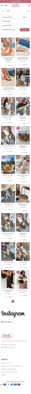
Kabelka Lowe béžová (8, 175)
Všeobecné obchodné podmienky (12, 366)
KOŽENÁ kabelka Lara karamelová (23, 205)
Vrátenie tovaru (6, 363)
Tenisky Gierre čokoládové (22, 117)
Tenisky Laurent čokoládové (23, 234)
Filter (25, 29)
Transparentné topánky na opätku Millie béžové (23, 58)
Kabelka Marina (22, 88)
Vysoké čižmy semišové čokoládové (8, 291)
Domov (3, 11)
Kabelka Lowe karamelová (23, 146)
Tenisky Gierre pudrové (8, 146)
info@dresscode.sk (9, 347)
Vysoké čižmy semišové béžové (23, 176)
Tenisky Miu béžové (8, 262)
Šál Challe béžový (23, 290)
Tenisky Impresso (8, 204)
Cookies (3, 375)
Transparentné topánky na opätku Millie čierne (8, 88)
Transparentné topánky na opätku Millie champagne (8, 59)
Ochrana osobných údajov (9, 372)
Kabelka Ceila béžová (8, 117)
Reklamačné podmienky (9, 369)
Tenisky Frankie (23, 262)
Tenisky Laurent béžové (8, 233)
